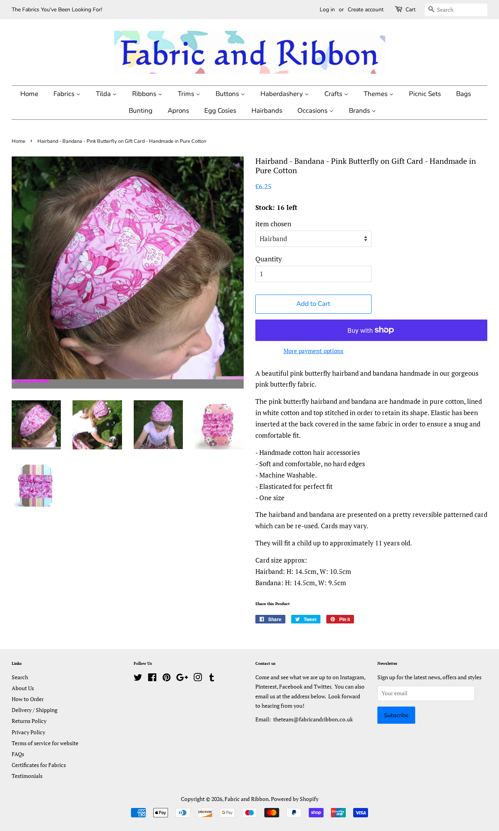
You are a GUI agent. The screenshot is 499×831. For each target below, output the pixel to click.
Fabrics (64, 93)
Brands (360, 110)
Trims (187, 93)
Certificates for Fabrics (39, 765)
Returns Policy (29, 720)
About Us (23, 688)
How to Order (28, 699)
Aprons (178, 110)
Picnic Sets (425, 93)
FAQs (18, 754)
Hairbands (266, 110)
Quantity (268, 258)
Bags (463, 93)
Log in (327, 9)
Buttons (228, 93)
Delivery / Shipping (34, 710)
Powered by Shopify (295, 799)
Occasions (313, 110)
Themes (376, 93)
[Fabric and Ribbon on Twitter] (138, 678)
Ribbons (145, 93)
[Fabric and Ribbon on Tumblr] (211, 678)
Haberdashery (282, 93)
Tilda (104, 93)
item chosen (273, 223)
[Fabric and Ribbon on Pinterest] (166, 678)
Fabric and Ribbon (247, 799)
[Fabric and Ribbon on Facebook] (152, 678)
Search (20, 677)
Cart (410, 9)
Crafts (334, 93)
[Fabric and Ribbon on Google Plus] (182, 678)
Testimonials (27, 776)
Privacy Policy (28, 732)
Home (29, 93)
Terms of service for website (45, 743)
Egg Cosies (220, 110)
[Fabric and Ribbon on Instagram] (197, 678)
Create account (366, 9)
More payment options (313, 351)
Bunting (140, 110)
